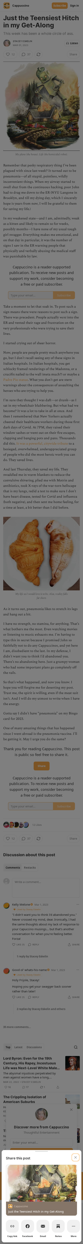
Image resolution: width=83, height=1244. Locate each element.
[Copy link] (12, 1226)
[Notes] (58, 1226)
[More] (73, 1226)
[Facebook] (27, 1226)
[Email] (42, 1226)
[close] (75, 1157)
